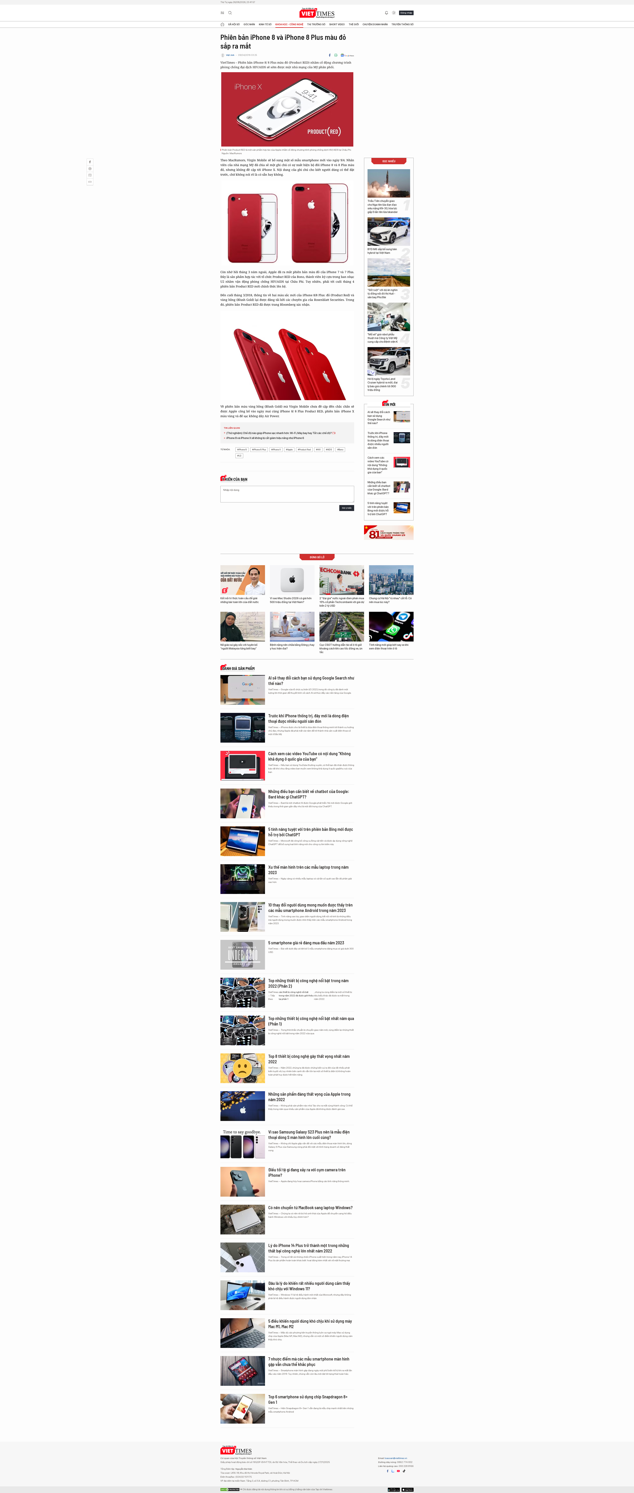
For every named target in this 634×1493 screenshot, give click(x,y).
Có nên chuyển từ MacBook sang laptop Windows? (310, 1207)
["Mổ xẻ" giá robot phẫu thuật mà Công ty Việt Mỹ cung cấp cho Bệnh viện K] (389, 317)
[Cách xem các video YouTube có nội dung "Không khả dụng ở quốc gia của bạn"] (402, 462)
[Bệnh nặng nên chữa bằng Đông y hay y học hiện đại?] (292, 627)
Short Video (337, 24)
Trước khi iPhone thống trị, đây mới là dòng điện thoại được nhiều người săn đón (378, 441)
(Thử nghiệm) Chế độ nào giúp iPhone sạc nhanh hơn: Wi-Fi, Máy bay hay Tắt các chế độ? (279, 433)
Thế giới (354, 24)
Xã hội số (234, 24)
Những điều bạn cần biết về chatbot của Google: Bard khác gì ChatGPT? (379, 488)
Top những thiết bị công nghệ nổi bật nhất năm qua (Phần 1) (311, 1021)
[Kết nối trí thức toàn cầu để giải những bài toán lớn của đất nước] (242, 580)
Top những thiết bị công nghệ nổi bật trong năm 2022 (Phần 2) (308, 983)
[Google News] (347, 55)
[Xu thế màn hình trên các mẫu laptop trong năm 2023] (242, 879)
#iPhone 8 (242, 449)
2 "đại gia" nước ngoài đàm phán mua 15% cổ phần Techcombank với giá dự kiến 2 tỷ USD (341, 602)
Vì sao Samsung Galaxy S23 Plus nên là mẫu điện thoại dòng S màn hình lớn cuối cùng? (309, 1134)
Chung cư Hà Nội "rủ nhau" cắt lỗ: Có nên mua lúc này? (390, 600)
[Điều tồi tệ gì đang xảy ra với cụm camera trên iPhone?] (242, 1182)
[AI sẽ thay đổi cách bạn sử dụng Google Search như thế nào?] (402, 416)
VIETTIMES (317, 13)
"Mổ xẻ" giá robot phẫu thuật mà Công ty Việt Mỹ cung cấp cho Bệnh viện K (383, 338)
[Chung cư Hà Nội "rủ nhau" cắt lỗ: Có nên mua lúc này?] (391, 580)
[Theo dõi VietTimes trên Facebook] (387, 1471)
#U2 (239, 455)
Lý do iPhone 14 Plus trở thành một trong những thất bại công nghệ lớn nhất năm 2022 (308, 1248)
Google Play (408, 1490)
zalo (393, 1471)
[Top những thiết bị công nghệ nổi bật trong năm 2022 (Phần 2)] (242, 992)
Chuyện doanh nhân (375, 24)
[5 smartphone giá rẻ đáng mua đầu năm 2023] (242, 955)
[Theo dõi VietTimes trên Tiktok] (404, 1471)
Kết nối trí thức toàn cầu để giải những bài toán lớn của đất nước (239, 600)
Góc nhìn (249, 24)
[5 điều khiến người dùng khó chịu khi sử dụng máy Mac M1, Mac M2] (242, 1333)
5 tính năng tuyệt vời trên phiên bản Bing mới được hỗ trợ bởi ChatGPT (378, 509)
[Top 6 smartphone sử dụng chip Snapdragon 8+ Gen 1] (242, 1409)
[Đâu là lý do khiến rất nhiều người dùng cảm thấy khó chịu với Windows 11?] (242, 1295)
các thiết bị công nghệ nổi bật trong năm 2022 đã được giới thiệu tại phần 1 (296, 995)
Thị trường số (316, 24)
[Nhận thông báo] (386, 13)
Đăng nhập (406, 12)
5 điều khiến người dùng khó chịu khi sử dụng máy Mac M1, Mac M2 (310, 1323)
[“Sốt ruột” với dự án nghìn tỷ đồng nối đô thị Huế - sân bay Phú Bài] (389, 272)
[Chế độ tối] (394, 13)
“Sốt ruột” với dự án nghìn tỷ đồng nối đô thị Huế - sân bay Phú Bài (383, 293)
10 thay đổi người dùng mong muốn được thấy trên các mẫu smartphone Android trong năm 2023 (310, 907)
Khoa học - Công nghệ (289, 24)
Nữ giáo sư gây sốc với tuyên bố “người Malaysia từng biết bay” (238, 646)
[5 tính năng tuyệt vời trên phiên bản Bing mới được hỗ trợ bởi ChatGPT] (402, 507)
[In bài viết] (336, 55)
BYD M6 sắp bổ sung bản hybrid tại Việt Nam (382, 251)
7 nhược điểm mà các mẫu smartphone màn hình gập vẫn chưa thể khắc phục (308, 1361)
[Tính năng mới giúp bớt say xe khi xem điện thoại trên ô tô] (391, 627)
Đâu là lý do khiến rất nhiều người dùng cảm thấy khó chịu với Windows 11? (309, 1286)
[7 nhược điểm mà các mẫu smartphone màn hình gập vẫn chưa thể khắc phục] (242, 1371)
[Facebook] (329, 55)
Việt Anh (230, 55)
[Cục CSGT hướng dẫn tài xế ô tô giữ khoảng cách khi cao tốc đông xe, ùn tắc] (341, 627)
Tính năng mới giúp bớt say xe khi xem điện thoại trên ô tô (388, 646)
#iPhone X (276, 449)
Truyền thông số (402, 24)
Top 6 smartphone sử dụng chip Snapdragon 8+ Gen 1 (308, 1399)
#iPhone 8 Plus (259, 449)
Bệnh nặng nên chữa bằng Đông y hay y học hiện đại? (292, 646)
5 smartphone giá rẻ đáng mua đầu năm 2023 (306, 942)
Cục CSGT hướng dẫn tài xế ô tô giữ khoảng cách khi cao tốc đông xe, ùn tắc (340, 648)
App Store (394, 1490)
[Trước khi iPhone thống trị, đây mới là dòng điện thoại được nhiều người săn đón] (402, 437)
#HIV (318, 449)
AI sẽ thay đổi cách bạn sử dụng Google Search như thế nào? (379, 418)
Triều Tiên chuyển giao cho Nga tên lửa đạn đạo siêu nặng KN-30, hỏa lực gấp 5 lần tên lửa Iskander (383, 206)
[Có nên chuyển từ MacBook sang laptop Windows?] (242, 1219)
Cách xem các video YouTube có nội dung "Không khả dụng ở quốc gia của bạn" (378, 465)
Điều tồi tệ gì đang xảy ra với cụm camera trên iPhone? (307, 1172)
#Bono (340, 449)
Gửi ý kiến (347, 508)
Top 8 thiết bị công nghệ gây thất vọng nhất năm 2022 (309, 1059)
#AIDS (329, 449)
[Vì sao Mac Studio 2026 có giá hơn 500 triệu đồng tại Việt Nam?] (292, 580)
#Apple (289, 449)
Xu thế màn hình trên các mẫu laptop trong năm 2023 (308, 869)
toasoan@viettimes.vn (395, 1458)
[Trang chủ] (222, 24)
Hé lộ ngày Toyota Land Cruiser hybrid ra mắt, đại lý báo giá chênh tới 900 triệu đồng (383, 384)
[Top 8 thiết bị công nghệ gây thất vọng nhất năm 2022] (242, 1068)
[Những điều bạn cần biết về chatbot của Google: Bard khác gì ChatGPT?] (402, 486)
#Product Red (304, 449)
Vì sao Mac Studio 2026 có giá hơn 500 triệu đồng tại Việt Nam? (291, 600)
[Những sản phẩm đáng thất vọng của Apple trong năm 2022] (242, 1106)
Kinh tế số (265, 24)
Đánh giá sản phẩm (238, 668)
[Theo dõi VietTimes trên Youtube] (398, 1471)
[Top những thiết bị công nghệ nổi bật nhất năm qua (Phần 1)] (242, 1030)
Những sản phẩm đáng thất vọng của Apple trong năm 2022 (309, 1096)
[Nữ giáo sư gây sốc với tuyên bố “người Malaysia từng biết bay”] (242, 627)
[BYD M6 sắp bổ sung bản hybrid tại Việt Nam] (389, 231)
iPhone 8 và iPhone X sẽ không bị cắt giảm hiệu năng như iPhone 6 (265, 438)
